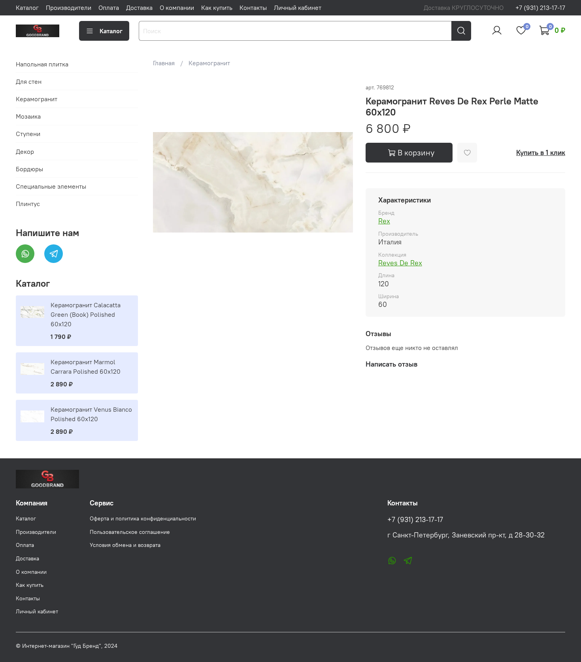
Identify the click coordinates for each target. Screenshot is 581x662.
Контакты (253, 7)
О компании (177, 7)
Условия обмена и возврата (125, 545)
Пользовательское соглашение (130, 531)
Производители (68, 7)
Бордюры (29, 169)
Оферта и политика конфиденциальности (143, 518)
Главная (164, 63)
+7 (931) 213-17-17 (540, 7)
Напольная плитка (42, 64)
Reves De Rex (400, 262)
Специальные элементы (51, 186)
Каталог (27, 7)
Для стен (29, 81)
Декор (25, 151)
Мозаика (28, 116)
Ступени (28, 134)
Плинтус (28, 204)
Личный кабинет (297, 7)
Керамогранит (209, 63)
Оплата (108, 7)
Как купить (216, 7)
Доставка (139, 7)
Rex (384, 220)
